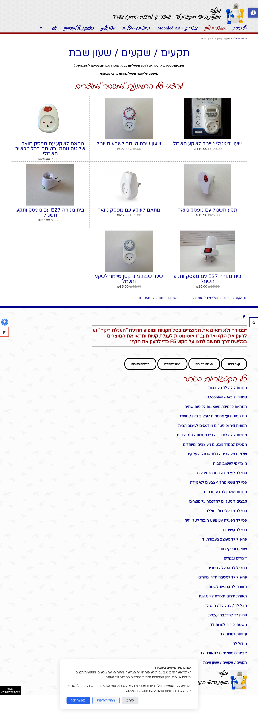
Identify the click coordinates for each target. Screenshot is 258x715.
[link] (235, 13)
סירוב (130, 700)
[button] (253, 13)
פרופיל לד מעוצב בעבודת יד (223, 539)
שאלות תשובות (204, 364)
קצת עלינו (234, 364)
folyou (10, 690)
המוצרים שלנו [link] (240, 38)
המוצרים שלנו (172, 364)
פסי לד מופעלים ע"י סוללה (226, 511)
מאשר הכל (78, 700)
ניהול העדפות (106, 700)
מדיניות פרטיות (140, 364)
